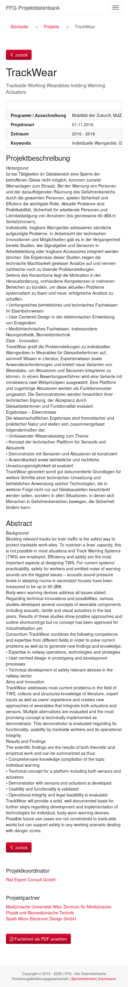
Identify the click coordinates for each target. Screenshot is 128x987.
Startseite (19, 26)
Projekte (51, 26)
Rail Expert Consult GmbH (30, 880)
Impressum (107, 978)
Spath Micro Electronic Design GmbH (41, 919)
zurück (21, 55)
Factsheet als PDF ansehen (40, 939)
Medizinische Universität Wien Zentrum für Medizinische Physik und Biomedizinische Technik (58, 910)
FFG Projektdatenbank (33, 7)
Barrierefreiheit (83, 978)
